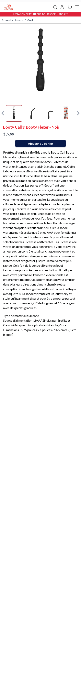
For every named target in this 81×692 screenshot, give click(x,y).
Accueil (6, 20)
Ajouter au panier (40, 143)
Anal (30, 20)
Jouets (19, 20)
